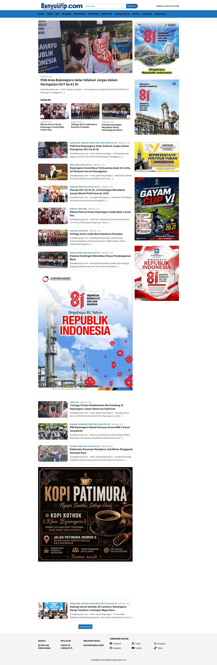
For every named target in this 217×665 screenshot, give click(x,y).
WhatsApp (161, 643)
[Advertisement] (85, 579)
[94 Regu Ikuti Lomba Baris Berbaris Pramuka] (85, 111)
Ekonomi (73, 446)
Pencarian (132, 6)
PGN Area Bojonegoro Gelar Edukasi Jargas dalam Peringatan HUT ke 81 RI (79, 82)
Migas (91, 143)
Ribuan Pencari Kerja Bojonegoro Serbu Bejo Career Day (52, 127)
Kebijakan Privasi (91, 641)
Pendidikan (83, 231)
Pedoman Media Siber (93, 645)
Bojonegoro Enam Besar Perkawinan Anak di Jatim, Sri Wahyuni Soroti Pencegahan (100, 169)
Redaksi (42, 641)
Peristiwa (99, 143)
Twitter (138, 643)
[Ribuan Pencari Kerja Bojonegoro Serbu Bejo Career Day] (54, 111)
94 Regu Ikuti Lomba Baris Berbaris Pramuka (84, 125)
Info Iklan (66, 641)
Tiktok (159, 648)
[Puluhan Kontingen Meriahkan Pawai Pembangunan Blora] (116, 111)
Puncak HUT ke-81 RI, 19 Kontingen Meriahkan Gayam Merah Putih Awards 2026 (97, 191)
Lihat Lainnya (85, 626)
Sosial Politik (110, 143)
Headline (85, 143)
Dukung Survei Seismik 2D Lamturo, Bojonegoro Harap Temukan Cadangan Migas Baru (98, 608)
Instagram (117, 648)
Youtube (138, 648)
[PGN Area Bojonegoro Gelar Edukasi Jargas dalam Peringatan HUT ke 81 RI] (85, 46)
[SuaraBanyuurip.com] (61, 6)
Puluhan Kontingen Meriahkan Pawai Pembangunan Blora (112, 127)
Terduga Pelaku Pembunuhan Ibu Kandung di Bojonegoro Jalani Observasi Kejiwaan (96, 406)
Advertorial (75, 143)
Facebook (117, 643)
